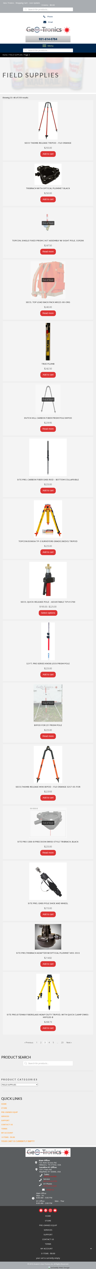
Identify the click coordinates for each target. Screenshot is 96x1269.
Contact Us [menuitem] (7, 1124)
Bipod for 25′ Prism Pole (48, 725)
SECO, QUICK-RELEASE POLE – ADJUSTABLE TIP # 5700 (48, 602)
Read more (48, 251)
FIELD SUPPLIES (15, 55)
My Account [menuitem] (7, 1133)
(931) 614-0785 (50, 1181)
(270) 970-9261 (50, 1186)
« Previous (28, 1042)
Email (50, 22)
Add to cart (48, 154)
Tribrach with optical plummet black (48, 188)
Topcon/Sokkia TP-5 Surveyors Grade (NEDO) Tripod (48, 541)
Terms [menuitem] (4, 1128)
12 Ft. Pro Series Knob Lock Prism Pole (48, 663)
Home (5, 55)
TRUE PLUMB (48, 364)
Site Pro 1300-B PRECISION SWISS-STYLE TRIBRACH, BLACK (48, 842)
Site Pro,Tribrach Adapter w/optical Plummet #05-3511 (48, 953)
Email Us (50, 1189)
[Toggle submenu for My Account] (91, 1248)
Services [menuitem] (5, 1116)
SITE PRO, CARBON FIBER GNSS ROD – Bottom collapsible (48, 479)
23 (62, 1042)
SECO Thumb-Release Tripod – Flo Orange (48, 143)
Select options (48, 613)
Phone (50, 16)
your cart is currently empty (17, 1141)
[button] (48, 39)
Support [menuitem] (5, 1120)
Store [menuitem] (4, 1108)
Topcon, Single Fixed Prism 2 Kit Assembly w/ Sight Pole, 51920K (48, 240)
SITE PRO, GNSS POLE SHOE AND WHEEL (48, 903)
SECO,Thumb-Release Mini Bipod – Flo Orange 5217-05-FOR (48, 787)
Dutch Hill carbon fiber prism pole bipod (48, 418)
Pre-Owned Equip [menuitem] (9, 1112)
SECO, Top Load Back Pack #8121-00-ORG (48, 302)
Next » (69, 1042)
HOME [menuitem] (3, 1104)
